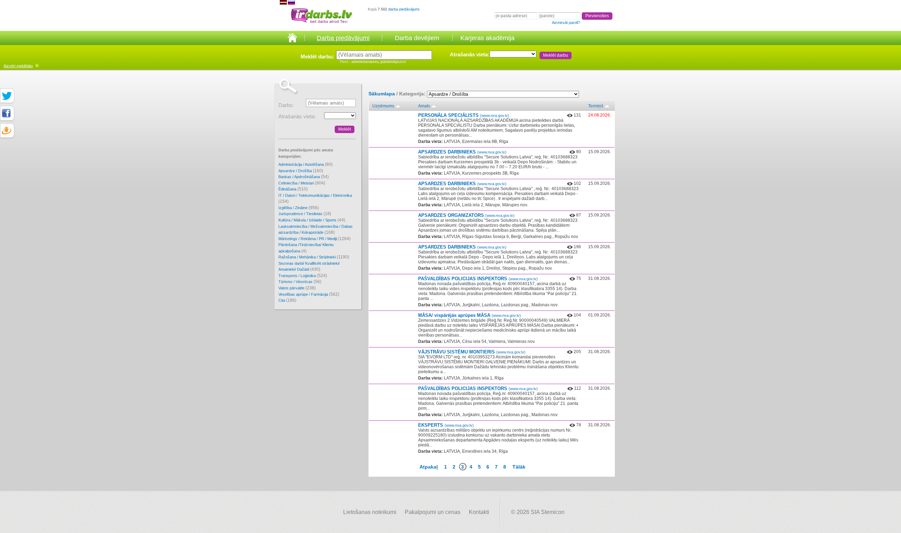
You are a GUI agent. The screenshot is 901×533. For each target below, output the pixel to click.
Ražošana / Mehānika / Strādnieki (313, 257)
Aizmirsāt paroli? (566, 22)
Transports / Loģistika (302, 275)
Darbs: (286, 105)
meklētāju (18, 66)
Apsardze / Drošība (300, 170)
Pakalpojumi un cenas (432, 512)
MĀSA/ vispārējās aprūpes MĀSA (469, 315)
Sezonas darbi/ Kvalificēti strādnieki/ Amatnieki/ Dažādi (309, 266)
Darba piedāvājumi (343, 38)
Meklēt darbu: (317, 56)
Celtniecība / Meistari (301, 183)
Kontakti (479, 512)
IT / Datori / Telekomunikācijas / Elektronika (315, 198)
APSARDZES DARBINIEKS (462, 152)
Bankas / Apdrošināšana (303, 176)
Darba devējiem (417, 38)
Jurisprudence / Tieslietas (304, 213)
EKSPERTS (446, 425)
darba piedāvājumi (403, 9)
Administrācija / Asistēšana (305, 164)
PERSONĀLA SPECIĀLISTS (463, 115)
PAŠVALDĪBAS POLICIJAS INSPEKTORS (478, 278)
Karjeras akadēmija (487, 38)
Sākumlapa (381, 93)
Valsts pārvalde (297, 288)
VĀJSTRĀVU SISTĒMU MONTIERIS (471, 352)
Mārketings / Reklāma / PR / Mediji (314, 238)
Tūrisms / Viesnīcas (299, 281)
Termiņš (595, 106)
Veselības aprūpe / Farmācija (308, 294)
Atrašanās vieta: (470, 54)
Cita (287, 300)
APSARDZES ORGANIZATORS (466, 215)
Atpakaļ (429, 467)
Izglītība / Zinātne (298, 207)
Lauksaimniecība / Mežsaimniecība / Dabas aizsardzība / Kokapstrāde (315, 229)
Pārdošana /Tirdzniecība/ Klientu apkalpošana (306, 248)
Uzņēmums (383, 106)
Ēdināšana (293, 189)
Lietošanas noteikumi (369, 512)
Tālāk (518, 467)
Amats (424, 106)
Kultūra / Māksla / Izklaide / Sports (311, 220)
